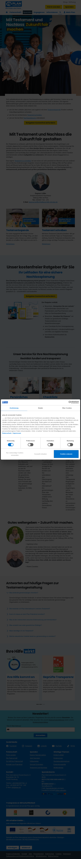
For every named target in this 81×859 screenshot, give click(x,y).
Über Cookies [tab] (67, 408)
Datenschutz (7, 433)
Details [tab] (40, 408)
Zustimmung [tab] (14, 408)
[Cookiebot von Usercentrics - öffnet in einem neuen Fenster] (70, 402)
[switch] (30, 444)
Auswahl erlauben (40, 454)
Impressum (17, 433)
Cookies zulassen (66, 454)
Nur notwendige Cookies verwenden (14, 454)
